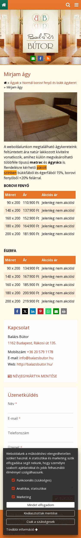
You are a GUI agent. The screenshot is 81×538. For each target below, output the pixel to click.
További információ (20, 529)
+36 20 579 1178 (40, 351)
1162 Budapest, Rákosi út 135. (32, 343)
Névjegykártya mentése (34, 376)
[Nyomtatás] (63, 311)
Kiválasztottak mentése (40, 513)
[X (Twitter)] (25, 311)
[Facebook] (40, 58)
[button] (76, 5)
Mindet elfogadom (40, 505)
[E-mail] (33, 58)
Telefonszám (18, 433)
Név (12, 403)
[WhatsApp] (48, 311)
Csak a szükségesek (41, 522)
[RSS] (48, 58)
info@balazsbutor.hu (36, 358)
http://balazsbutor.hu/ (35, 364)
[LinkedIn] (32, 311)
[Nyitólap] (4, 5)
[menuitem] (4, 5)
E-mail (14, 418)
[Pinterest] (40, 311)
